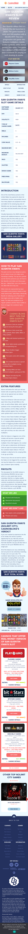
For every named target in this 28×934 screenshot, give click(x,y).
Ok (14, 931)
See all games (14, 780)
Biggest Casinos (8, 837)
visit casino (13, 678)
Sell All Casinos (14, 768)
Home (3, 7)
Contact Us (20, 848)
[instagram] (11, 865)
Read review (14, 809)
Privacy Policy (20, 851)
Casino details (14, 685)
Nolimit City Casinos (14, 609)
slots (10, 7)
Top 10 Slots (20, 829)
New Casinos (7, 831)
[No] (26, 928)
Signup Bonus (7, 851)
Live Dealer (20, 840)
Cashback (7, 854)
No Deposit (7, 848)
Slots (17, 125)
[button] (3, 248)
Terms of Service (20, 854)
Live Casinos (8, 834)
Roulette (20, 837)
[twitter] (17, 865)
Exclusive (7, 856)
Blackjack (20, 834)
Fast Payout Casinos (7, 840)
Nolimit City (19, 108)
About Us (20, 845)
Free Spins (7, 845)
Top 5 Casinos (7, 829)
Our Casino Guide (20, 856)
